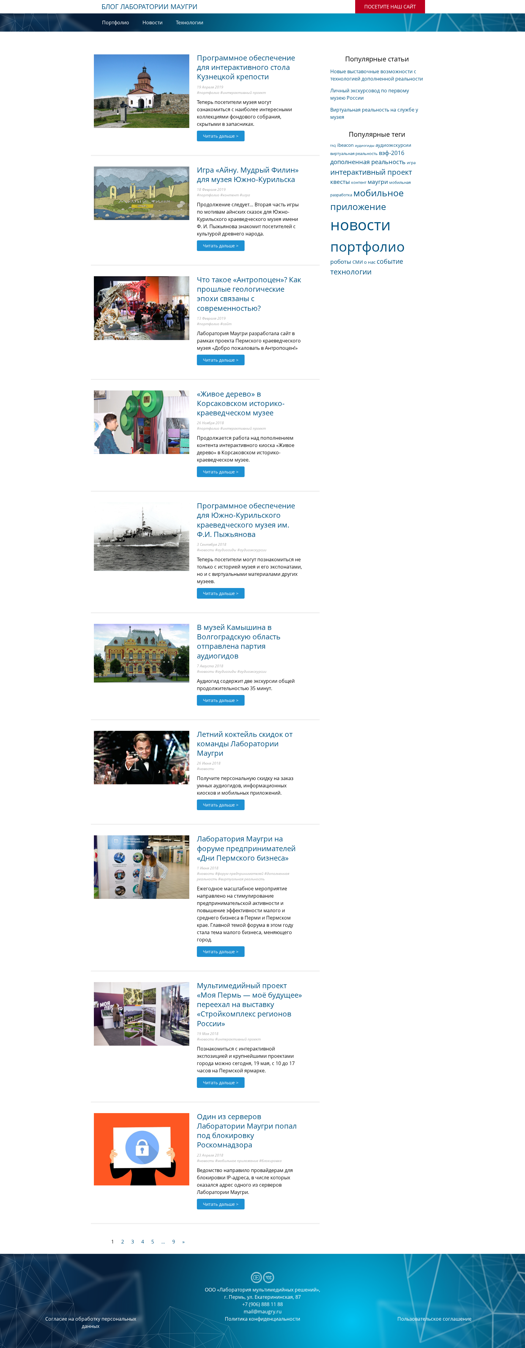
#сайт (226, 323)
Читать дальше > (220, 136)
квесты (340, 182)
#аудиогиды (225, 549)
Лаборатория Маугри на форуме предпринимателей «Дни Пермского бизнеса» (246, 848)
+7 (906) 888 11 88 (262, 1304)
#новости (205, 549)
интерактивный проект (371, 172)
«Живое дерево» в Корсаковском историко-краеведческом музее (241, 403)
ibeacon (345, 145)
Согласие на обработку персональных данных (90, 1322)
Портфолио (115, 22)
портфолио (367, 246)
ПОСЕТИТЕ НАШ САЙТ (390, 6)
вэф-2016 (391, 153)
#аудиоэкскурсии (251, 549)
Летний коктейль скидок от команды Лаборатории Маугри (245, 743)
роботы (340, 262)
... (163, 1241)
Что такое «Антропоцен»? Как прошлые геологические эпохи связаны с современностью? (249, 293)
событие (390, 261)
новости (360, 224)
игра (411, 162)
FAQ (333, 145)
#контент (229, 195)
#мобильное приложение (236, 1160)
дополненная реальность (368, 162)
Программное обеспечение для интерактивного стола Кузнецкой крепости (246, 67)
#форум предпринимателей (239, 873)
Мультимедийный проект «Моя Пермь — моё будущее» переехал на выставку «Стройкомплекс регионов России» (249, 1004)
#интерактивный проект (243, 92)
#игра (245, 195)
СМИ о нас (364, 262)
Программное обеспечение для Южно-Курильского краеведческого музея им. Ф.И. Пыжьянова (246, 519)
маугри (378, 182)
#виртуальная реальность (241, 879)
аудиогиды (364, 145)
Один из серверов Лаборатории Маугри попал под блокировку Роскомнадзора (247, 1130)
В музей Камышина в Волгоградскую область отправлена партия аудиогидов (238, 641)
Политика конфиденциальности (262, 1318)
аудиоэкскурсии (393, 145)
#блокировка (270, 1160)
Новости (152, 22)
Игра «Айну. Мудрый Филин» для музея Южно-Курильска (248, 174)
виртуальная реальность (354, 153)
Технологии (189, 22)
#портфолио (208, 92)
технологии (351, 272)
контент (358, 182)
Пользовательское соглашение (434, 1318)
